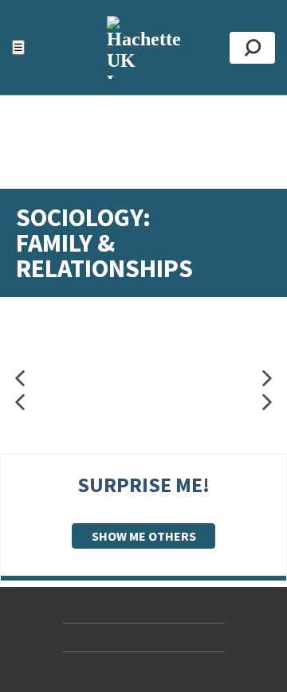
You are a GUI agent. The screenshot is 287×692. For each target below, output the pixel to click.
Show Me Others (144, 536)
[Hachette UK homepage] (143, 47)
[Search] (252, 48)
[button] (20, 379)
